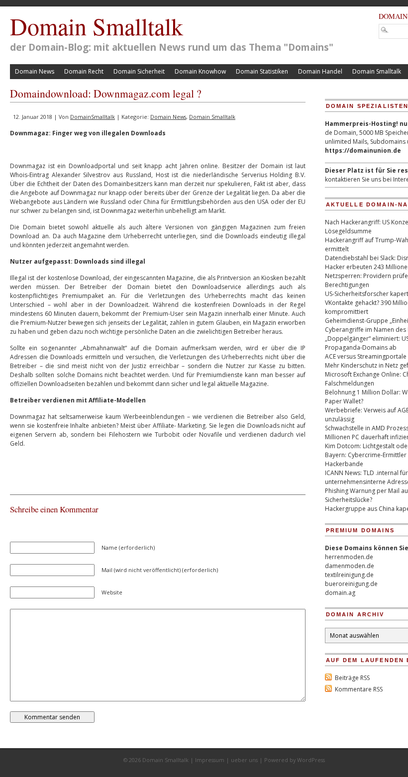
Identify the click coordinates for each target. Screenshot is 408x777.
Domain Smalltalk (96, 26)
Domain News (34, 71)
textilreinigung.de (349, 575)
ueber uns (244, 760)
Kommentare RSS (359, 689)
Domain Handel (320, 71)
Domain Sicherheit (139, 71)
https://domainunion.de (363, 150)
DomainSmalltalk (92, 116)
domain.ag (340, 592)
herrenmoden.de (349, 557)
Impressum (209, 760)
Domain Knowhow (200, 71)
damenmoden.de (349, 566)
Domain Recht (83, 71)
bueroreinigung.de (351, 584)
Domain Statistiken (262, 71)
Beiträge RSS (352, 678)
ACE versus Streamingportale (366, 356)
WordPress (311, 760)
